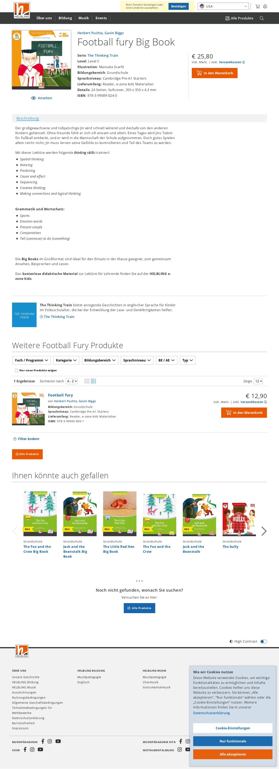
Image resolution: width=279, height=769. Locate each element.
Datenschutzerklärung (211, 713)
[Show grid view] (87, 381)
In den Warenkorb (218, 73)
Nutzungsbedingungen (29, 697)
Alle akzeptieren (233, 754)
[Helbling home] (21, 651)
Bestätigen (178, 6)
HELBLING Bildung (25, 682)
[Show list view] (93, 381)
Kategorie (64, 360)
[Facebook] (43, 741)
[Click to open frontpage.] (22, 10)
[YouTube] (58, 741)
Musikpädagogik (89, 677)
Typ (185, 360)
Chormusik (150, 682)
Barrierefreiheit (23, 723)
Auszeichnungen (24, 692)
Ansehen (44, 98)
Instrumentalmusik (156, 687)
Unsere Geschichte (25, 677)
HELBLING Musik (24, 687)
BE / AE (164, 360)
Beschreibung (28, 118)
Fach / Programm (29, 360)
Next (263, 526)
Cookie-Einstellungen (233, 728)
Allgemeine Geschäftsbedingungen (37, 703)
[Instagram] (50, 741)
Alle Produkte (242, 18)
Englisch (83, 682)
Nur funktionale (233, 741)
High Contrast (245, 641)
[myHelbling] (265, 6)
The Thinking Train (103, 55)
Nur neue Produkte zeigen (38, 370)
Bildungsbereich (97, 360)
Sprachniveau (134, 360)
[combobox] (223, 6)
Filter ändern (28, 439)
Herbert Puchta (90, 33)
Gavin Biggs (114, 33)
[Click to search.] (261, 18)
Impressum (20, 728)
